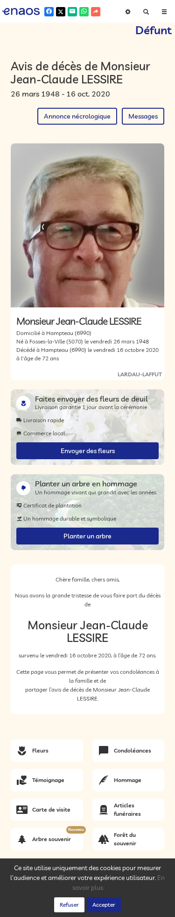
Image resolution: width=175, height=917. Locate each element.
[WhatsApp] (84, 11)
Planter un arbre (87, 536)
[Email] (72, 11)
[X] (60, 11)
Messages (143, 116)
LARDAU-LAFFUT (140, 374)
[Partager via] (95, 11)
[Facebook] (49, 11)
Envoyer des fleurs (88, 451)
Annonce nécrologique (77, 116)
